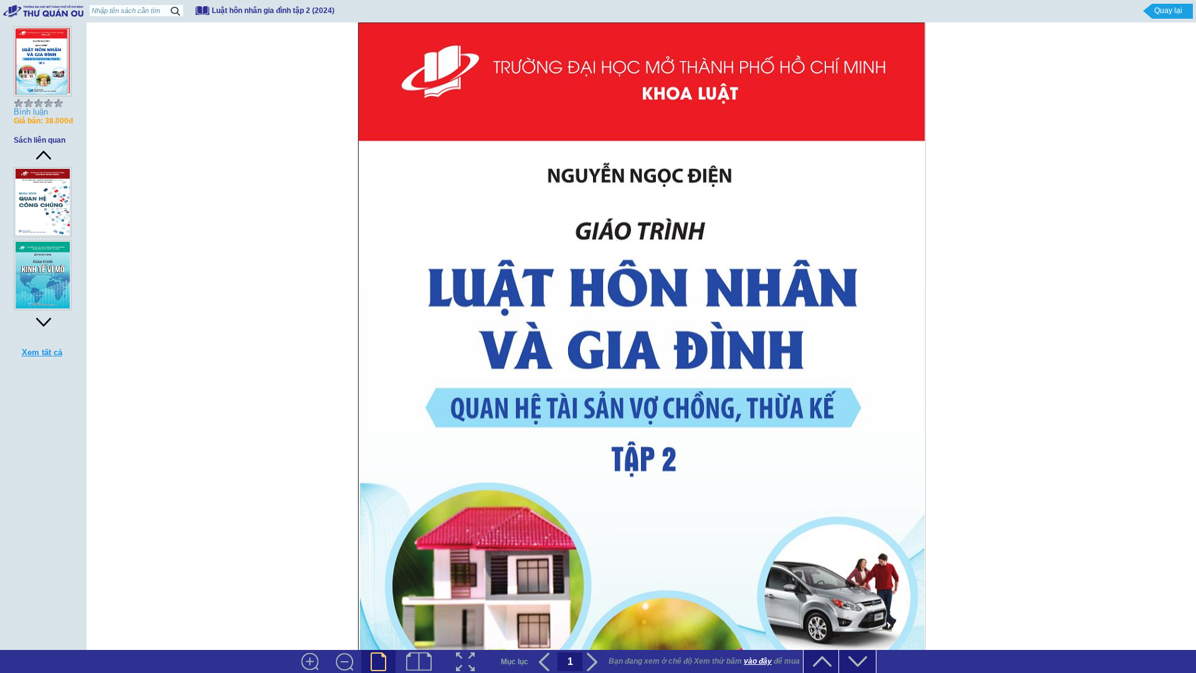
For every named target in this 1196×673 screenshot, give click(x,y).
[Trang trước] (546, 661)
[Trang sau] (593, 661)
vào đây (758, 661)
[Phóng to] (310, 661)
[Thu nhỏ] (344, 661)
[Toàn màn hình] (465, 661)
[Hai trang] (419, 661)
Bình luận (31, 112)
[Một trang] (378, 661)
